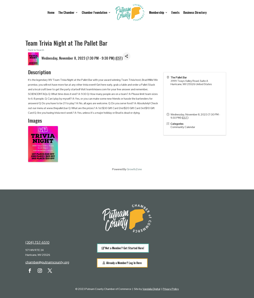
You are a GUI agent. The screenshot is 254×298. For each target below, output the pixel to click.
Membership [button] (156, 12)
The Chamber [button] (66, 12)
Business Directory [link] (195, 12)
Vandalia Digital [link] (151, 289)
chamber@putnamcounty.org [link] (47, 262)
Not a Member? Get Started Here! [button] (124, 248)
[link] (29, 270)
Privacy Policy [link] (171, 289)
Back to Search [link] (36, 50)
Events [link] (175, 12)
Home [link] (51, 12)
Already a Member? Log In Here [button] (124, 263)
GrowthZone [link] (134, 169)
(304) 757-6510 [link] (37, 242)
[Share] (126, 56)
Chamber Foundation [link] (94, 12)
